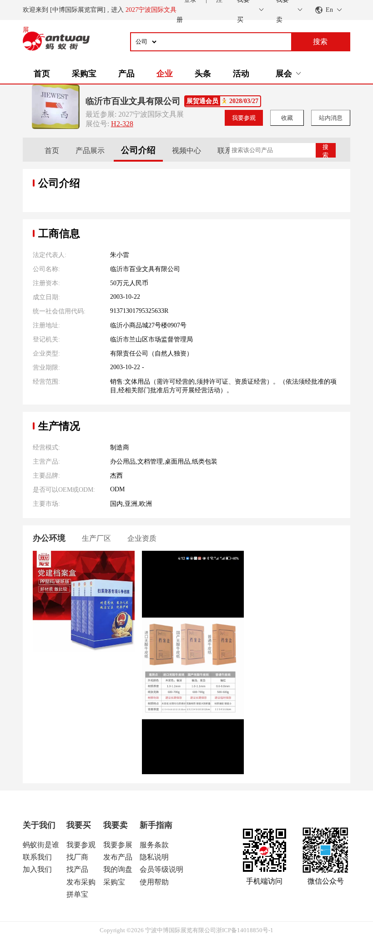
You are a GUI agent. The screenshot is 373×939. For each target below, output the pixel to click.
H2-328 (122, 124)
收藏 (287, 117)
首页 (42, 73)
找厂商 (77, 857)
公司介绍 (138, 150)
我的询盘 (117, 869)
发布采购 (81, 882)
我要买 (78, 825)
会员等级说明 (161, 869)
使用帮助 (154, 882)
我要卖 (115, 825)
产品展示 (90, 150)
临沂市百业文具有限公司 (133, 101)
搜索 (325, 150)
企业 (164, 73)
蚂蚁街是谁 (41, 845)
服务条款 (154, 845)
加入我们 (37, 869)
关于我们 (39, 825)
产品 (126, 73)
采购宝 (84, 73)
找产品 (77, 869)
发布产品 (117, 857)
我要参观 (244, 117)
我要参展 (117, 845)
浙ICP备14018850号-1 (244, 930)
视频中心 (186, 150)
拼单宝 (77, 894)
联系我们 (37, 857)
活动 (241, 73)
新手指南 (156, 825)
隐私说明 (154, 857)
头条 (203, 73)
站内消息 (331, 117)
